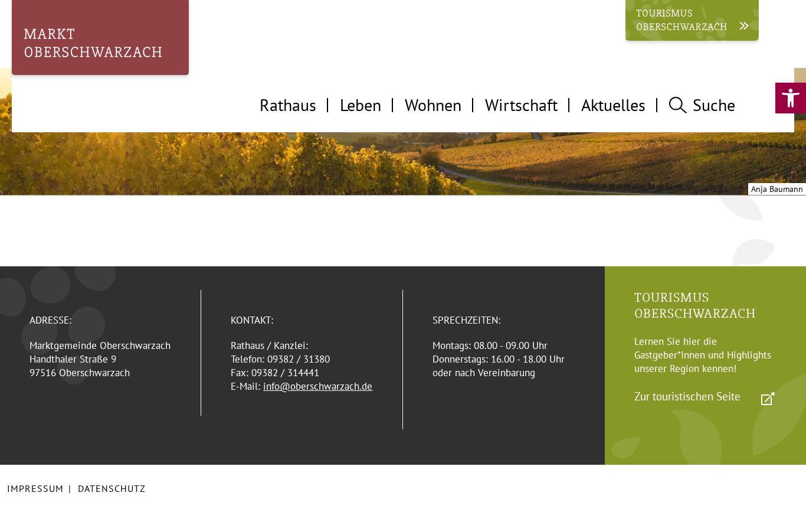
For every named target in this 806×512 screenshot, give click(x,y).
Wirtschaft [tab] (521, 105)
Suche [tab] (714, 105)
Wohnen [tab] (433, 105)
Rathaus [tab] (288, 105)
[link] (790, 98)
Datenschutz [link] (112, 488)
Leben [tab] (360, 105)
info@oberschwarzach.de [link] (317, 386)
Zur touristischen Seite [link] (687, 396)
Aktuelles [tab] (613, 105)
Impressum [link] (35, 488)
